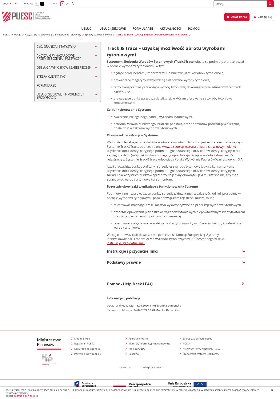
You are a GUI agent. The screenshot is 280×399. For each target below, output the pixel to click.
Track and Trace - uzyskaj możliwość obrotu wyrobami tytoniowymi (152, 34)
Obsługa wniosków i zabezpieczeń (64, 67)
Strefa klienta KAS (51, 76)
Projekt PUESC (137, 348)
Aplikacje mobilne (138, 338)
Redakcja (134, 354)
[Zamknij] (272, 390)
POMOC (194, 28)
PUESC (6, 34)
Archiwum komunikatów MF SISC (201, 348)
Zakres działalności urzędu (198, 338)
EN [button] (17, 3)
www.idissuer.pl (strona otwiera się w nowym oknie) (199, 147)
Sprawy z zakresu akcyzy (98, 34)
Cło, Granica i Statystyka (56, 46)
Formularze (143, 28)
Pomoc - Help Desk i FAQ (130, 284)
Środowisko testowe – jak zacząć (201, 354)
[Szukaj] (270, 3)
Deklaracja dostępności (87, 348)
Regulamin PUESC (84, 343)
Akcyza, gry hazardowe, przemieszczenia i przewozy (53, 34)
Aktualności (170, 28)
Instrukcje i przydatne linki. (126, 243)
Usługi (87, 28)
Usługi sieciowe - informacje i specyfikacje (60, 96)
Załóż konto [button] (238, 17)
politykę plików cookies (26, 395)
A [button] (37, 4)
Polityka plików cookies (87, 354)
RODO (186, 343)
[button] (176, 253)
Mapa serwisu (82, 338)
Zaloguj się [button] (264, 17)
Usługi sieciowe (112, 28)
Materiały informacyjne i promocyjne (149, 343)
